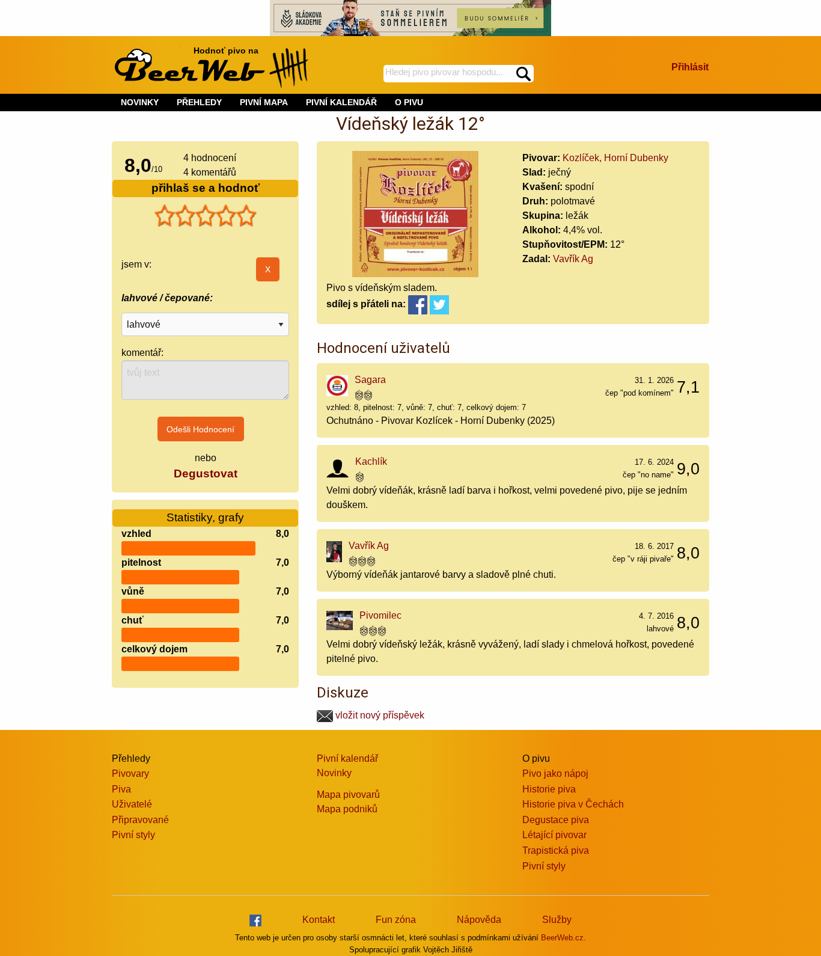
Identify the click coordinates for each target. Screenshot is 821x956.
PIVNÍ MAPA (264, 102)
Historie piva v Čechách (573, 804)
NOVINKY (140, 102)
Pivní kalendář (347, 758)
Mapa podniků (347, 809)
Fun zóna (396, 920)
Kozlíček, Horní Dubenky (615, 158)
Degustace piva (555, 820)
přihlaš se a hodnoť (205, 188)
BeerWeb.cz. (563, 937)
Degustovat (205, 473)
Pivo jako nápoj (555, 773)
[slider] (205, 215)
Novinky (334, 773)
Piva (121, 789)
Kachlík (371, 461)
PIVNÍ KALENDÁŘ (341, 102)
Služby (557, 920)
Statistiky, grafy (205, 517)
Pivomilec (380, 615)
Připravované (140, 820)
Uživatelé (132, 804)
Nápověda (479, 920)
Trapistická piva (555, 850)
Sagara (370, 380)
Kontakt (318, 920)
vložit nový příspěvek (378, 715)
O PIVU (409, 102)
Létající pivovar (554, 835)
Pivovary (130, 773)
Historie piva (549, 789)
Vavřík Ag (573, 259)
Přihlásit (690, 67)
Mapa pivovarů (348, 794)
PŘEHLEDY (199, 102)
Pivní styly (133, 835)
